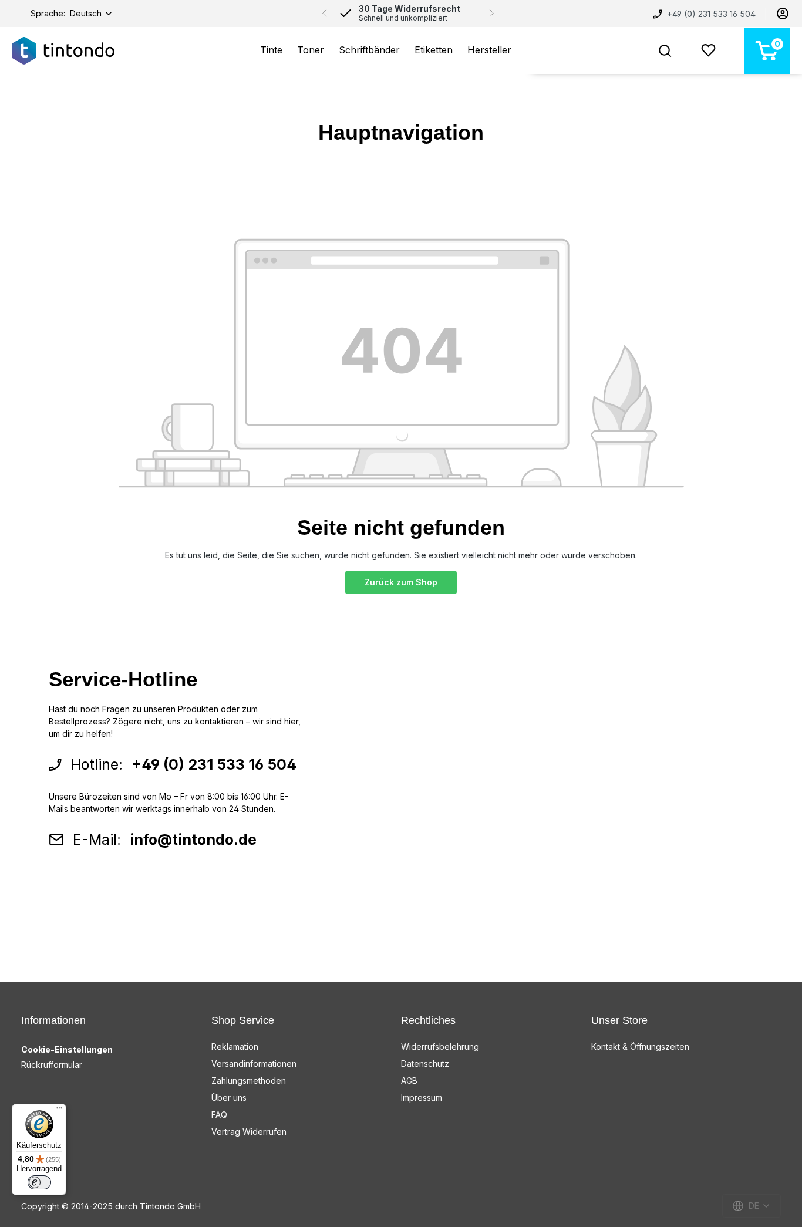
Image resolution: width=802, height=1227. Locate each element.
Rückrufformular (51, 1065)
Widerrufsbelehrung (440, 1046)
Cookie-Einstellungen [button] (67, 1049)
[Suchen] (665, 51)
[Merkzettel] (708, 50)
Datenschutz (425, 1063)
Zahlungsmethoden (248, 1081)
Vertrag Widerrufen (249, 1132)
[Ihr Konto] (782, 13)
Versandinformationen (253, 1063)
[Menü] (59, 1111)
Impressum (421, 1098)
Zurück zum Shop (401, 582)
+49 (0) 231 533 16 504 (710, 14)
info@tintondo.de (193, 839)
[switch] (39, 1182)
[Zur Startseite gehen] (63, 51)
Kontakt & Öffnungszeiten (640, 1046)
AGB (409, 1081)
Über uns (229, 1098)
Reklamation (234, 1046)
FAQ (219, 1115)
